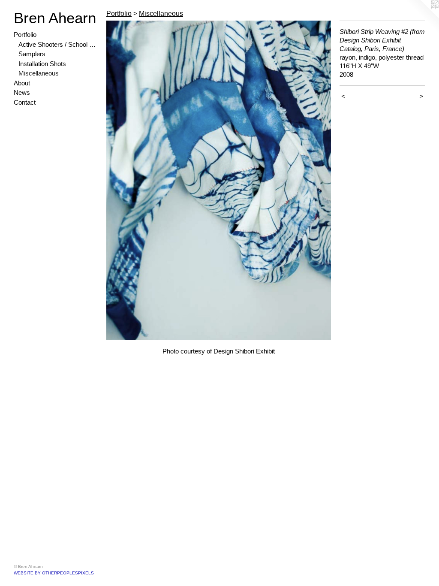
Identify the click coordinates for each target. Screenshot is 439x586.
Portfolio (25, 34)
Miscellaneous (38, 73)
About (22, 83)
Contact (25, 102)
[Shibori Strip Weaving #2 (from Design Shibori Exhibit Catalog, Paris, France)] (218, 180)
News (22, 92)
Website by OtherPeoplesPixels (54, 573)
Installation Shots (42, 63)
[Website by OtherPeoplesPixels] (422, 17)
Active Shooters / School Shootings (58, 44)
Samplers (31, 53)
